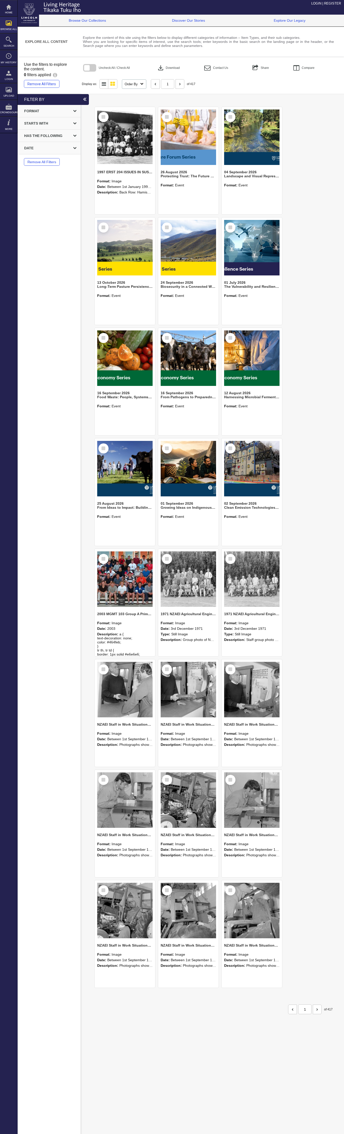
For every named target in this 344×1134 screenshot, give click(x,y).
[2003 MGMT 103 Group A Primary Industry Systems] (125, 579)
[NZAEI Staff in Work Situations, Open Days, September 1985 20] (252, 800)
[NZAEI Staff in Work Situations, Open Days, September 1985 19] (125, 910)
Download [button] (168, 68)
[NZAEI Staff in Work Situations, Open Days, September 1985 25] (125, 689)
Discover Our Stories (188, 20)
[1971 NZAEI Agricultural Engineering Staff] (252, 579)
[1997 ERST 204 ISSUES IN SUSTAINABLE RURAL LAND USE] (125, 137)
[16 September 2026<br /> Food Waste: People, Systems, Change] (125, 358)
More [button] (9, 129)
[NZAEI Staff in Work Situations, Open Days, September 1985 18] (188, 910)
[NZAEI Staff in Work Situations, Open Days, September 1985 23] (252, 689)
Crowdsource (8, 112)
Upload (9, 95)
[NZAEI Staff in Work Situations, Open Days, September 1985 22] (125, 800)
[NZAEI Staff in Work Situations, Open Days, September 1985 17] (252, 910)
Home (9, 12)
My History (9, 62)
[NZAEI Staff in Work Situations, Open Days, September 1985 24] (188, 689)
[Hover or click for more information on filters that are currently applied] (55, 75)
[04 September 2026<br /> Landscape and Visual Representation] (252, 137)
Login (9, 79)
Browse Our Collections (87, 20)
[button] (216, 68)
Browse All (9, 29)
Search (9, 45)
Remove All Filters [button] (41, 84)
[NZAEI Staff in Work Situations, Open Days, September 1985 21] (188, 800)
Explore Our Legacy (289, 20)
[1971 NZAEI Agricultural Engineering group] (188, 579)
